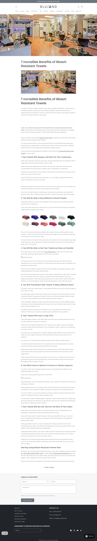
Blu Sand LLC (46, 540)
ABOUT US (17, 508)
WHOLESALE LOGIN (19, 521)
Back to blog (49, 467)
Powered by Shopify (53, 540)
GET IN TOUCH (18, 511)
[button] (16, 6)
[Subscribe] (40, 530)
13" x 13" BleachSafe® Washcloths (60, 453)
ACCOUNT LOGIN (18, 516)
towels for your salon (45, 137)
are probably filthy (50, 252)
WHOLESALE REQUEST (20, 519)
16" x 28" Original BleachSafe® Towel (32, 453)
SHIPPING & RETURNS (20, 513)
